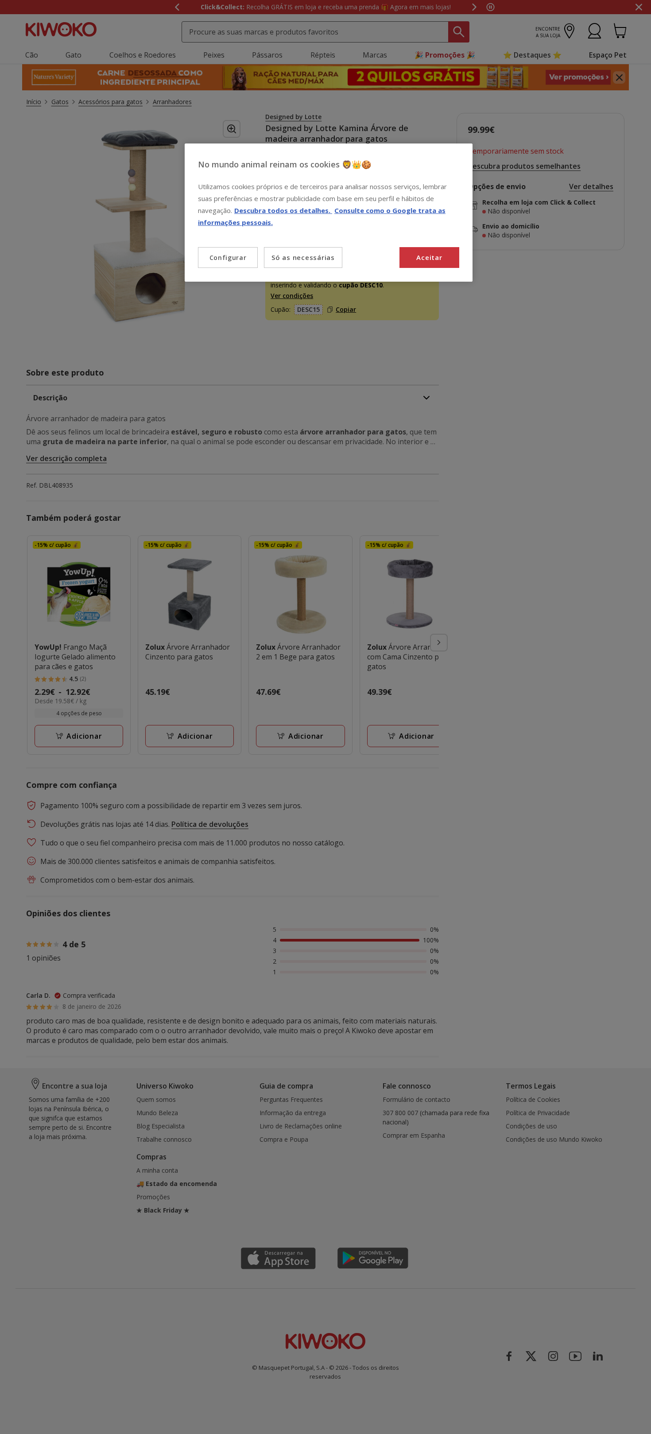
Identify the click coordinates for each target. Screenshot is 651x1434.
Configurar (228, 257)
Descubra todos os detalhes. (283, 210)
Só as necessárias (303, 257)
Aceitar (429, 257)
